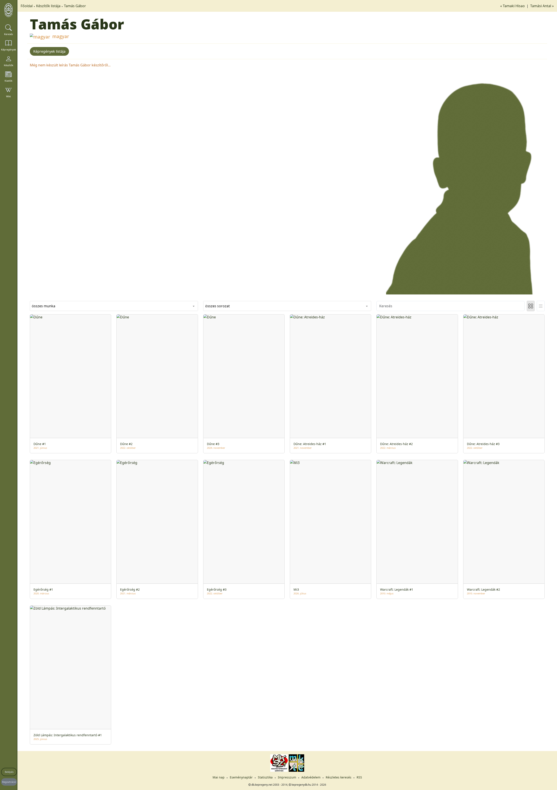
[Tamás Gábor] (460, 178)
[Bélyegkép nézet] (531, 306)
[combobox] (114, 306)
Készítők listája (48, 5)
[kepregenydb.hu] (8, 10)
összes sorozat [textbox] (217, 306)
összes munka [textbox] (43, 306)
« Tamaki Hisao (513, 5)
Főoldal (27, 5)
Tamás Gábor (75, 5)
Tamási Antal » (542, 5)
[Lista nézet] (541, 306)
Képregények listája (49, 51)
